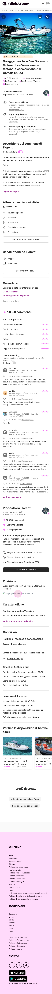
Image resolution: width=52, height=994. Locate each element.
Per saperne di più (15, 658)
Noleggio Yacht (15, 949)
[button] (40, 17)
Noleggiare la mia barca (18, 867)
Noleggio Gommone (17, 946)
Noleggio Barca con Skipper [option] (25, 806)
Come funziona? (15, 861)
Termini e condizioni (17, 879)
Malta (11, 926)
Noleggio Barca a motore (19, 940)
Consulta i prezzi (11, 292)
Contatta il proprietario (26, 570)
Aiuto (11, 855)
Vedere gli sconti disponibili (16, 295)
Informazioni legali (16, 881)
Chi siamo (13, 858)
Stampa (12, 864)
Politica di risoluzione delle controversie (25, 896)
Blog (11, 890)
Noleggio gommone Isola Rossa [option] (25, 799)
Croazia (12, 923)
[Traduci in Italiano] (20, 151)
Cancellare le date (11, 301)
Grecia (12, 928)
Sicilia (11, 920)
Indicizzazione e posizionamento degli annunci (28, 893)
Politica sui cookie (16, 876)
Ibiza (11, 931)
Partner (12, 884)
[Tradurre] (13, 362)
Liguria (11, 917)
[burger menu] (43, 4)
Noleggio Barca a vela (18, 937)
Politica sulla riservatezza (19, 873)
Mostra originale (27, 376)
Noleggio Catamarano (18, 943)
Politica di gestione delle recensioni (23, 899)
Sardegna (13, 914)
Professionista (15, 870)
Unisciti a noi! (14, 887)
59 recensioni (14, 78)
